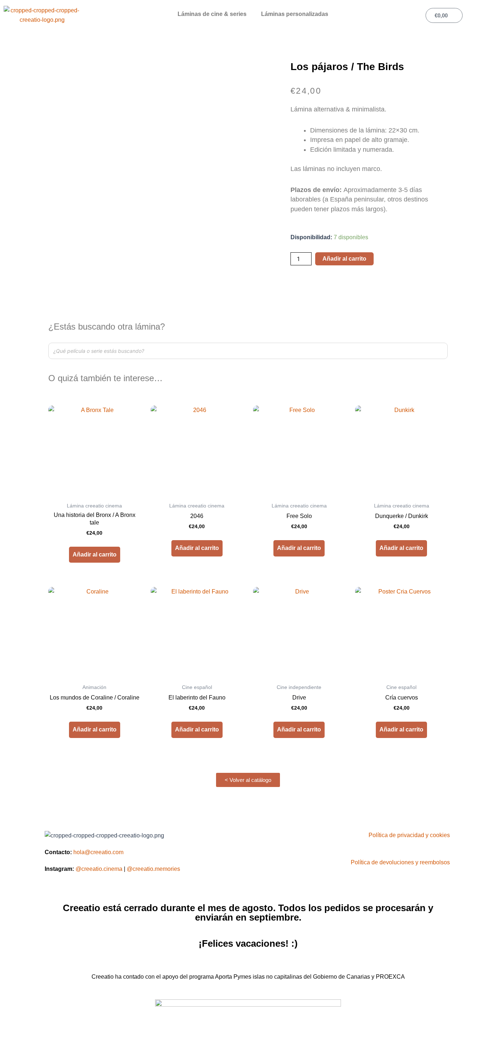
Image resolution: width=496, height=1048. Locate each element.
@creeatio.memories (153, 869)
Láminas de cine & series (212, 14)
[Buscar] (440, 351)
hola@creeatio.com (98, 852)
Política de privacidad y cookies (409, 835)
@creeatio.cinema (99, 869)
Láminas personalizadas (294, 14)
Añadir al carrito (344, 259)
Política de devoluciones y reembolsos (400, 862)
